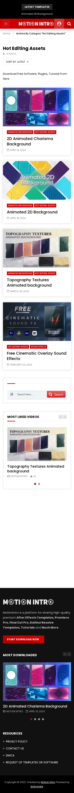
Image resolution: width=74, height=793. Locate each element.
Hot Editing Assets (45, 132)
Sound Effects (38, 346)
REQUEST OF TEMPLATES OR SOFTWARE (32, 762)
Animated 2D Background (37, 14)
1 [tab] (35, 484)
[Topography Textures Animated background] (37, 248)
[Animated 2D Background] (37, 180)
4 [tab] (43, 719)
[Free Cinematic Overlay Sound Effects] (37, 321)
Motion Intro (19, 476)
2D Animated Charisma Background (30, 141)
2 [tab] (39, 484)
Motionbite (37, 786)
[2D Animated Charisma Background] (37, 107)
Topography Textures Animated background (29, 282)
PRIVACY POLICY (17, 741)
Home (6, 33)
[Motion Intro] (37, 23)
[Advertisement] (37, 538)
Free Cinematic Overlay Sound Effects (37, 355)
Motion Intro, (48, 782)
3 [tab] (39, 719)
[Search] (69, 24)
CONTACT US (15, 748)
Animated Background (20, 132)
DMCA (10, 755)
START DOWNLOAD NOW (23, 639)
